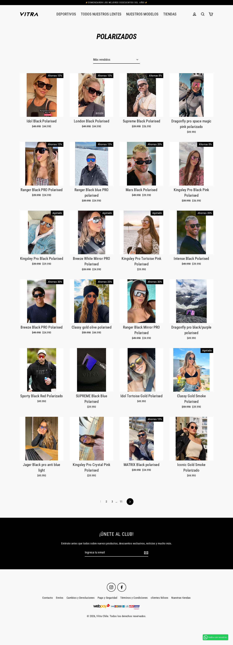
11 (121, 501)
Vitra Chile (102, 616)
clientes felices (159, 597)
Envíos (59, 597)
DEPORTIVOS (66, 14)
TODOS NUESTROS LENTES (101, 14)
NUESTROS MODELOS (142, 14)
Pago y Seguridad (107, 597)
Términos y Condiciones (134, 597)
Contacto (47, 597)
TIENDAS (170, 14)
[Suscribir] (145, 552)
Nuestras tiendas (181, 597)
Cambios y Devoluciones (80, 597)
